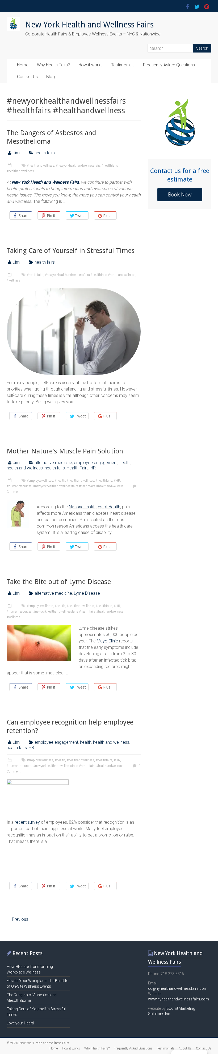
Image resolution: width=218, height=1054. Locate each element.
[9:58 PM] (10, 165)
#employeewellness (40, 480)
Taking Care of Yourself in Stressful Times (71, 251)
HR (93, 467)
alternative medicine (53, 462)
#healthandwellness (40, 165)
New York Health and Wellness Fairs (89, 24)
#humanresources (19, 486)
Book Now (180, 194)
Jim (16, 152)
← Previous (17, 919)
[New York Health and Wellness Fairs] (13, 19)
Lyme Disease (87, 593)
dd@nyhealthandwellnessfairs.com (177, 988)
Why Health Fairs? (53, 64)
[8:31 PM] (10, 606)
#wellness (13, 280)
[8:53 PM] (10, 275)
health (125, 462)
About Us (185, 1048)
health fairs (45, 152)
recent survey (27, 822)
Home (22, 64)
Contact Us (27, 76)
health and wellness (25, 467)
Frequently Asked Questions (169, 64)
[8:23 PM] (10, 480)
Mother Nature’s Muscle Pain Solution (65, 451)
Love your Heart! (20, 1023)
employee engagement (96, 462)
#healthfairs (35, 275)
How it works (90, 64)
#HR (117, 480)
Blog (50, 76)
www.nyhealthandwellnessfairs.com (178, 999)
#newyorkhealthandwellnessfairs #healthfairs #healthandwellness (90, 275)
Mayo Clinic (107, 640)
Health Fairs (78, 467)
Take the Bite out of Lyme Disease (59, 582)
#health (60, 480)
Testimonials (123, 64)
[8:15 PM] (10, 760)
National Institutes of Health (94, 506)
